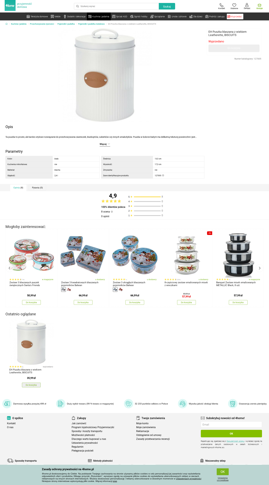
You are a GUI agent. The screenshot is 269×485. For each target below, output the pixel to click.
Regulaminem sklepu (235, 441)
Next (259, 268)
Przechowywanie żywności (42, 24)
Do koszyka (234, 48)
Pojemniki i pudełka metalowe (91, 24)
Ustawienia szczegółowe (223, 479)
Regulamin (77, 447)
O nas (10, 427)
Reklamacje (142, 431)
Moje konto (142, 423)
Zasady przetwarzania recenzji (153, 439)
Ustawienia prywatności (85, 443)
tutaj (115, 481)
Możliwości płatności (83, 435)
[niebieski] (63, 289)
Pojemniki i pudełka (66, 24)
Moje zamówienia (146, 427)
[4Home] (7, 24)
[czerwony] (69, 289)
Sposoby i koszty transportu (87, 431)
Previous (9, 268)
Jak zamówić (79, 423)
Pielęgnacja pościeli (82, 450)
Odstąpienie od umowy (148, 435)
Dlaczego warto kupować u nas (89, 439)
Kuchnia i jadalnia (18, 24)
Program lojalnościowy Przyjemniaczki (93, 427)
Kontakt (11, 423)
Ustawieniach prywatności (188, 478)
